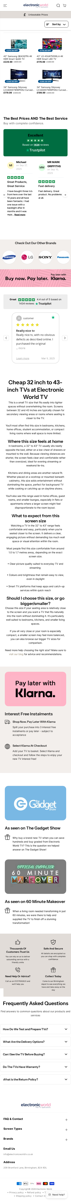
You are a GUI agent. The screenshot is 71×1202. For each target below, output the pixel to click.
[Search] (58, 5)
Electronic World (44, 1189)
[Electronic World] (35, 5)
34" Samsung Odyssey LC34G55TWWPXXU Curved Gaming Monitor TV (51, 88)
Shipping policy (24, 1196)
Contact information (45, 1196)
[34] (18, 75)
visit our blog (16, 654)
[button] (5, 5)
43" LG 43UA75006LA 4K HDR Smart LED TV (50, 57)
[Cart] (64, 5)
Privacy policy (16, 1192)
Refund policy (34, 1192)
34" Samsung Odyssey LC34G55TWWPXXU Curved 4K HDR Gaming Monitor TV (18, 88)
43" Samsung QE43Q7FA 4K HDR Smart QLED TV (17, 57)
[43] (18, 44)
